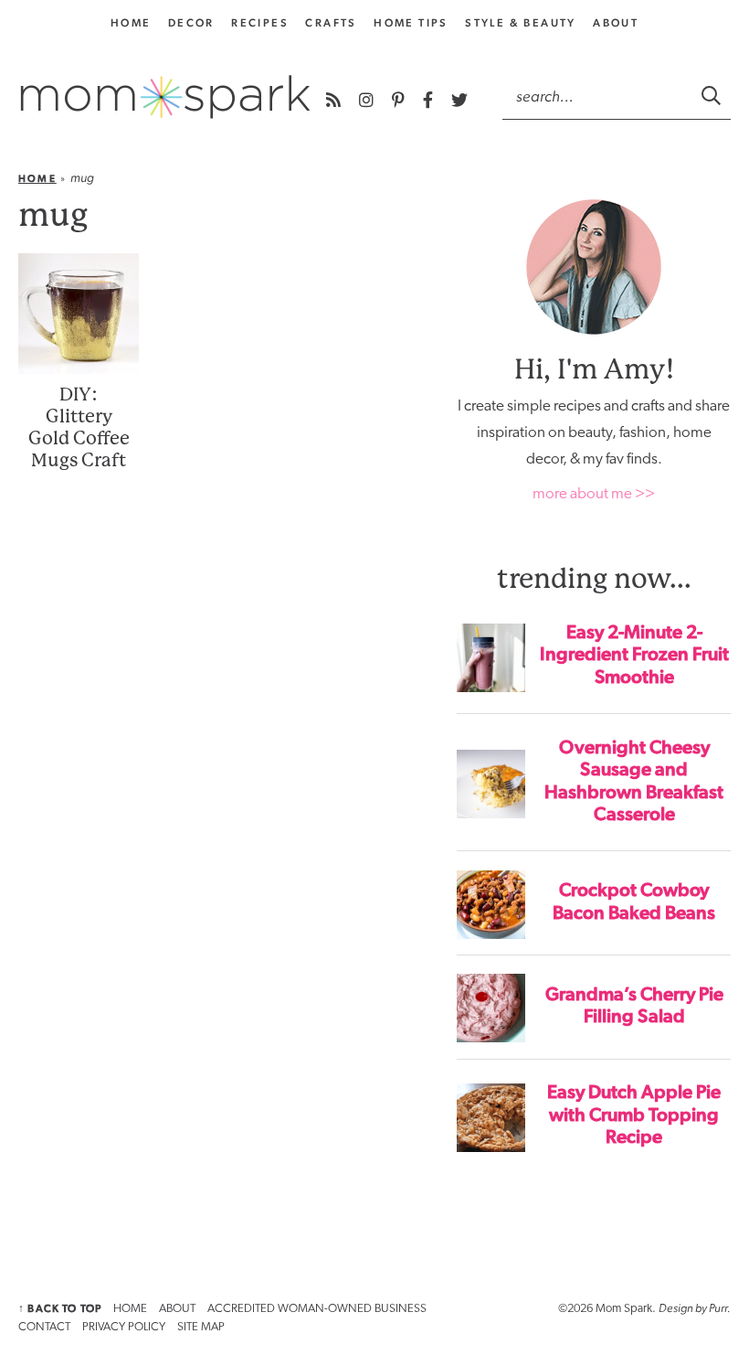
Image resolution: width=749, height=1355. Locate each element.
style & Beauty (520, 22)
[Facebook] (430, 100)
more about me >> (594, 494)
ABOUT (177, 1309)
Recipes (260, 22)
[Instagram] (368, 100)
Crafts (330, 22)
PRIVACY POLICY (123, 1327)
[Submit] (712, 95)
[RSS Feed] (335, 100)
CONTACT (44, 1327)
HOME (130, 1309)
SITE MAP (201, 1327)
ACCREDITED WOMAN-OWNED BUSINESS (317, 1309)
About (615, 22)
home (131, 22)
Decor (191, 22)
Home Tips (411, 22)
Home (37, 179)
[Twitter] (459, 100)
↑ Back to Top (59, 1308)
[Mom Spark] (165, 97)
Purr (718, 1308)
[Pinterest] (400, 100)
